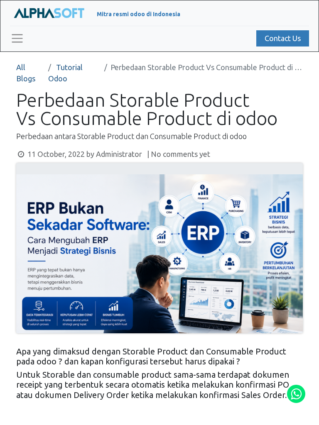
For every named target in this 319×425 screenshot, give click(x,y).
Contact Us (283, 38)
